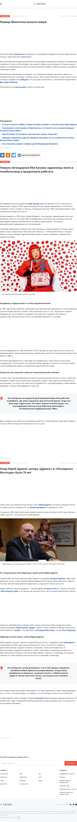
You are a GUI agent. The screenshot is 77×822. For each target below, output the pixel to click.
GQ (34, 294)
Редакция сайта (65, 786)
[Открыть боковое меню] (1, 3)
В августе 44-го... (52, 588)
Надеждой (68, 642)
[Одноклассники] (8, 155)
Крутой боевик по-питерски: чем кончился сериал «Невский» (29, 134)
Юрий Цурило (45, 505)
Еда (39, 774)
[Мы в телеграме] (73, 805)
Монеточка (20, 54)
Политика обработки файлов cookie (66, 793)
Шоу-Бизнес (5, 16)
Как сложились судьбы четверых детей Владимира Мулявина (30, 144)
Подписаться (70, 763)
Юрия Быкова (22, 627)
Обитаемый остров (9, 591)
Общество (3, 777)
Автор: (5, 148)
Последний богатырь (45, 630)
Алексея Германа (57, 578)
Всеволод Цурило (38, 507)
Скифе (17, 630)
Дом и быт (3, 784)
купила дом (20, 87)
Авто (20, 774)
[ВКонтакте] (2, 155)
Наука (2, 780)
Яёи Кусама (34, 203)
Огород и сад (23, 784)
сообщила (24, 79)
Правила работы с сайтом (68, 789)
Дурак (32, 627)
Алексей (39, 698)
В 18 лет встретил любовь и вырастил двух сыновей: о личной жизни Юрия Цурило (39, 124)
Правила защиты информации (65, 781)
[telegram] (13, 155)
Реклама (62, 777)
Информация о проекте (67, 774)
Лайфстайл (23, 777)
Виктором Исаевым (8, 82)
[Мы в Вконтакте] (70, 805)
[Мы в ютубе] (76, 805)
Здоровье (22, 780)
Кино (40, 777)
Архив (40, 780)
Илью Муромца (69, 630)
